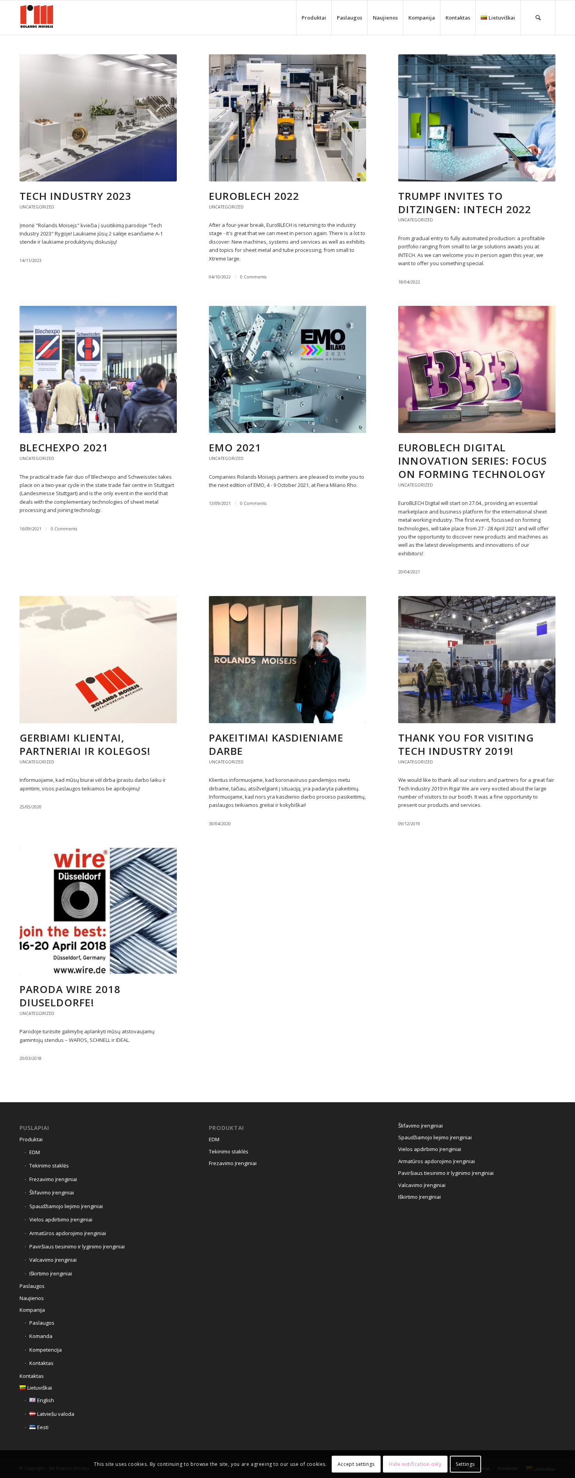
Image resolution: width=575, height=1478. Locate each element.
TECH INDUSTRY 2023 (75, 196)
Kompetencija (45, 1349)
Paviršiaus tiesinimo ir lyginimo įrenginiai (77, 1246)
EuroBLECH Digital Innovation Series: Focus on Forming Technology (472, 460)
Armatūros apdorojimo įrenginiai (67, 1233)
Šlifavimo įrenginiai (51, 1192)
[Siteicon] (37, 17)
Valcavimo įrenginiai (53, 1259)
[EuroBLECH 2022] (287, 117)
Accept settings (356, 1464)
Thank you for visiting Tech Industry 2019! (466, 744)
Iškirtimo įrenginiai (50, 1273)
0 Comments (253, 277)
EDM (34, 1152)
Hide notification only (415, 1464)
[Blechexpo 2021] (98, 369)
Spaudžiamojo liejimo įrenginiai (66, 1206)
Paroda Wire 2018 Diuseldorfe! (70, 995)
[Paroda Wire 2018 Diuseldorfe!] (98, 911)
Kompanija (32, 1309)
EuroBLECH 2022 (254, 196)
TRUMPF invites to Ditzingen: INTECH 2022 (464, 202)
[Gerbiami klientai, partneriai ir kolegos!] (98, 659)
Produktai (31, 1139)
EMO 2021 (235, 447)
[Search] (537, 17)
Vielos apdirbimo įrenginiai (60, 1219)
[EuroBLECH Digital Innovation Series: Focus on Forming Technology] (476, 369)
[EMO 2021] (287, 369)
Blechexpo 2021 (64, 447)
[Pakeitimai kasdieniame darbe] (287, 659)
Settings (465, 1464)
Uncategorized (37, 207)
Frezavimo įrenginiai (53, 1179)
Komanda (40, 1336)
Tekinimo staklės (49, 1165)
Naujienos (32, 1298)
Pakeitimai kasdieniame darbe (276, 744)
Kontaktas (41, 1363)
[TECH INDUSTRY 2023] (98, 117)
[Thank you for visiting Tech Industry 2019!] (476, 659)
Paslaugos (32, 1285)
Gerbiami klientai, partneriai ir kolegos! (85, 744)
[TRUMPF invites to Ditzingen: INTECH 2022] (476, 117)
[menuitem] (313, 17)
